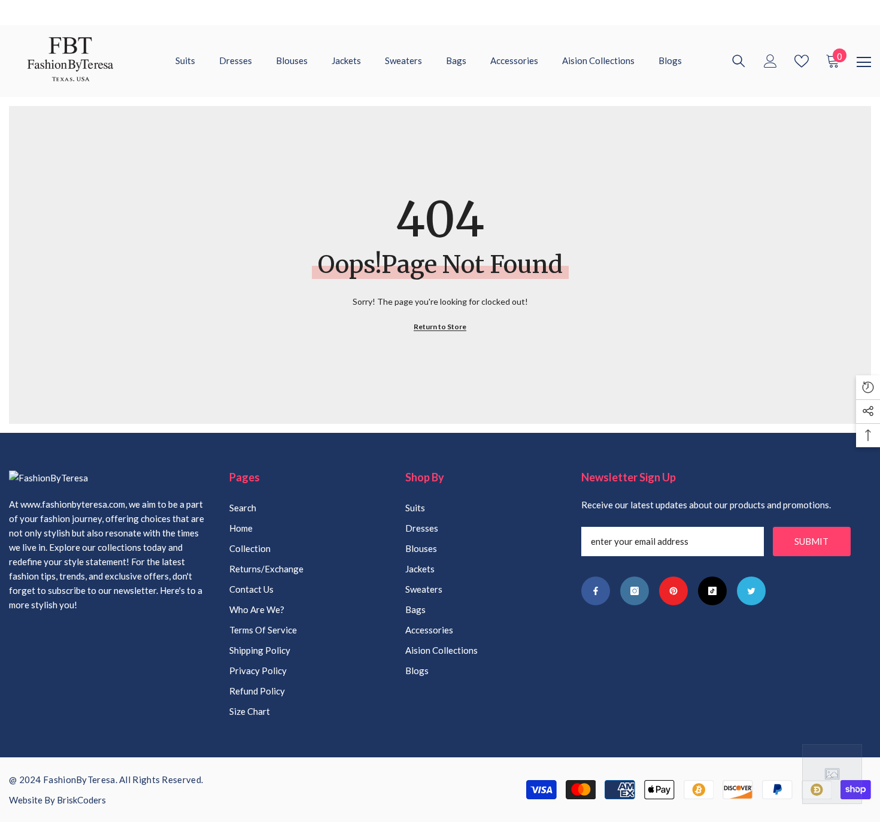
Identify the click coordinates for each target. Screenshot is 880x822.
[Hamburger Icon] (864, 62)
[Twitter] (751, 591)
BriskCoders (81, 799)
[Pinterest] (673, 591)
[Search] (739, 61)
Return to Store (440, 326)
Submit (811, 541)
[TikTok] (712, 591)
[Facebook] (595, 591)
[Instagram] (634, 591)
